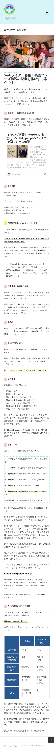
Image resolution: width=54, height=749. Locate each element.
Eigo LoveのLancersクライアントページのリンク (25, 370)
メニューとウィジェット (47, 14)
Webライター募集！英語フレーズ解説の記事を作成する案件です (26, 79)
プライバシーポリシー (11, 746)
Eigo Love (11, 18)
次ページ (51, 740)
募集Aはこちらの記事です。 (16, 621)
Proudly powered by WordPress (32, 746)
